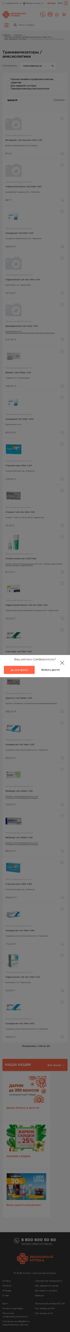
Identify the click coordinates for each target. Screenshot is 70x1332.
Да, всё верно (19, 670)
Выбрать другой (50, 670)
